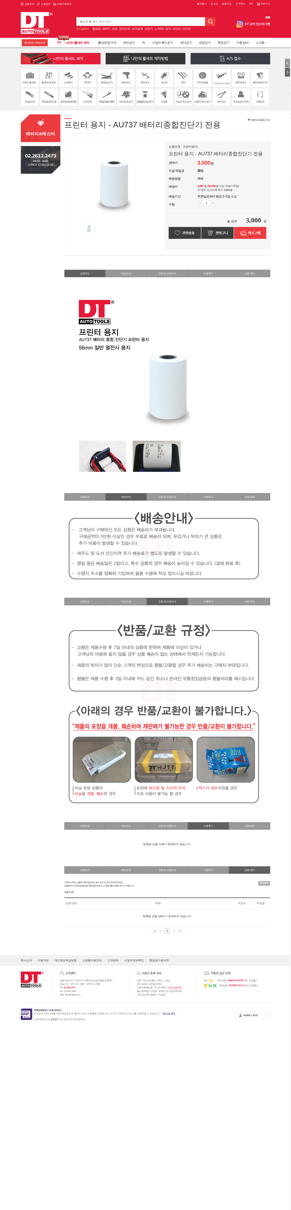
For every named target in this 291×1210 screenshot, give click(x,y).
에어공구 (129, 42)
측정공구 (223, 42)
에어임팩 (137, 28)
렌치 (168, 28)
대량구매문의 (64, 4)
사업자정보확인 (134, 960)
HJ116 (177, 28)
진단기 (149, 28)
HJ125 (187, 28)
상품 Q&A (249, 273)
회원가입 (226, 3)
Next (269, 17)
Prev (266, 17)
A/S (251, 3)
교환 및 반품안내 (167, 273)
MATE (106, 28)
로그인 (214, 3)
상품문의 (29, 4)
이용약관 (43, 960)
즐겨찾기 (201, 3)
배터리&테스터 (261, 119)
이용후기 (208, 273)
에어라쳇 (124, 28)
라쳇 (114, 28)
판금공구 (205, 42)
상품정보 (85, 273)
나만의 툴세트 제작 (77, 42)
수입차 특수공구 (162, 42)
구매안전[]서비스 (47, 1010)
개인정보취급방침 (65, 960)
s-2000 (159, 28)
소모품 (260, 42)
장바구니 (265, 3)
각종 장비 (242, 42)
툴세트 (96, 28)
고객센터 (240, 3)
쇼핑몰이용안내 (92, 960)
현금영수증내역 (159, 960)
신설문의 (45, 4)
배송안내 (126, 273)
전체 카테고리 (36, 42)
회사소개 (26, 960)
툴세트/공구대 (107, 42)
